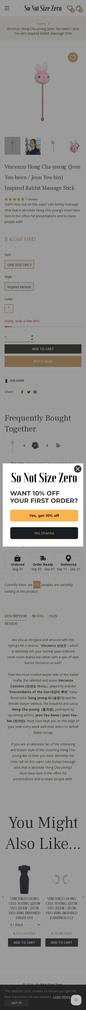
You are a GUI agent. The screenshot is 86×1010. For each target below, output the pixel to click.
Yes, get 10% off (44, 515)
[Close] (77, 468)
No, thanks (44, 533)
